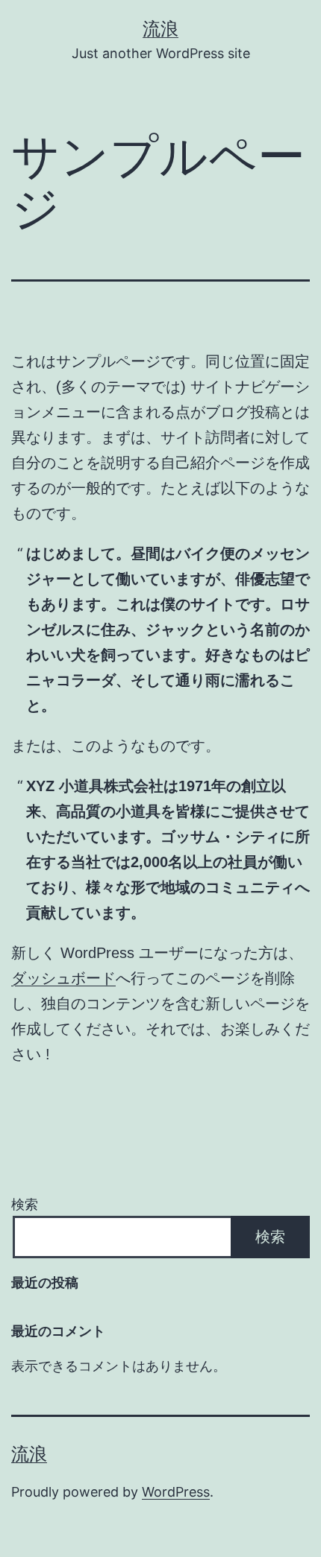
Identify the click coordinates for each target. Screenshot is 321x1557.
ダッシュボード (63, 978)
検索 (24, 1204)
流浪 (160, 28)
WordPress (176, 1492)
